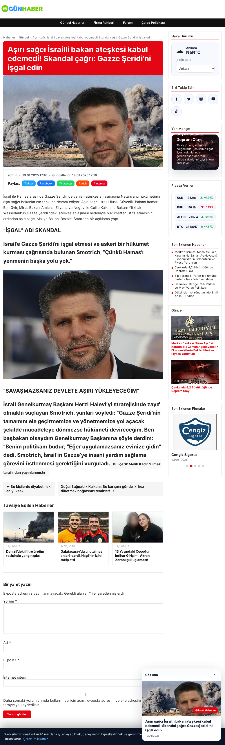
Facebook (46, 183)
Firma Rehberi (103, 22)
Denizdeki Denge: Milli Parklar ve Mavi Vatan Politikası (195, 285)
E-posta (11, 660)
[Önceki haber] (202, 141)
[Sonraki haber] (211, 141)
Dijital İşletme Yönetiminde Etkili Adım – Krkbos (196, 294)
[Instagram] (201, 99)
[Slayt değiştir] (187, 466)
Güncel (24, 37)
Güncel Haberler (72, 22)
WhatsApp (65, 183)
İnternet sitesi (14, 677)
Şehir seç (183, 60)
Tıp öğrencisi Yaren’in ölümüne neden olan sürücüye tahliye (196, 277)
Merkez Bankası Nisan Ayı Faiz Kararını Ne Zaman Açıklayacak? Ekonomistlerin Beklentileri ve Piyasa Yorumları (196, 257)
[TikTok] (176, 111)
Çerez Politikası (153, 22)
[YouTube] (213, 99)
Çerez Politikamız (35, 739)
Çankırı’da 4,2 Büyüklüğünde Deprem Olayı (194, 269)
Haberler (9, 37)
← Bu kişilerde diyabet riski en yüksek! (28, 488)
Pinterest (99, 183)
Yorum (10, 601)
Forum (128, 22)
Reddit (83, 183)
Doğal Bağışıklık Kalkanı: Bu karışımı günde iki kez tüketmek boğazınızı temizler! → (102, 488)
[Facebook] (176, 99)
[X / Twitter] (189, 99)
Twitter (28, 183)
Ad (7, 642)
